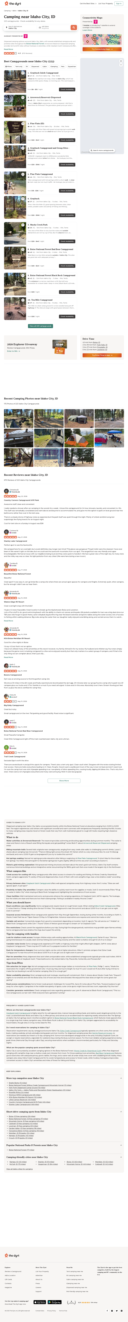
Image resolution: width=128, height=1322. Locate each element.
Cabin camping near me (75, 1279)
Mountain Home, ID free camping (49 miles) (26, 1121)
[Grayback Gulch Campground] (40, 81)
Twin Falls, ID (102, 345)
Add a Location (10, 1275)
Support (39, 1291)
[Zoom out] (121, 65)
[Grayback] (40, 207)
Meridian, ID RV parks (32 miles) (21, 1133)
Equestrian (72, 66)
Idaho (14, 11)
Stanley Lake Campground (15, 541)
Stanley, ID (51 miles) (46, 1162)
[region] (102, 106)
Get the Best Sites (87, 4)
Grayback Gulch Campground (38, 883)
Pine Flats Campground (87, 858)
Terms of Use (63, 1310)
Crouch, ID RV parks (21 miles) (21, 1138)
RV (27, 66)
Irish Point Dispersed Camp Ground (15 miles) (27, 1088)
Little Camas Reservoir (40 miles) (22, 1100)
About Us (39, 1279)
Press (38, 1283)
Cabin (44, 66)
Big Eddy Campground (14, 705)
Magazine (8, 1287)
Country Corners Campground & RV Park (21, 500)
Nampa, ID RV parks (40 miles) (21, 1136)
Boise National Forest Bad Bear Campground (23, 731)
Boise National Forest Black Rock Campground (73, 1018)
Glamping (54, 66)
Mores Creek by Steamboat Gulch (88, 1051)
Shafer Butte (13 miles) (18, 1083)
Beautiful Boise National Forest (17, 574)
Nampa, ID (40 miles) (18, 1162)
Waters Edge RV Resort (14, 602)
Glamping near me (73, 1283)
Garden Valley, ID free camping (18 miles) (25, 1128)
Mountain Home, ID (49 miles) (79, 1164)
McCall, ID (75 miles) (18, 1164)
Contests (8, 1283)
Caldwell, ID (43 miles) (104, 1164)
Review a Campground (13, 1271)
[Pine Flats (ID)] (40, 132)
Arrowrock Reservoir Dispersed (96, 843)
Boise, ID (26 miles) (74, 1162)
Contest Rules (40, 1310)
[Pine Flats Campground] (40, 183)
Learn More (87, 30)
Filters (9, 66)
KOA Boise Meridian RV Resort (17, 638)
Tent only (18, 66)
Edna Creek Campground (104, 906)
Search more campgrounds (103, 150)
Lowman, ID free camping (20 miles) (23, 1126)
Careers (38, 1287)
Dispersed (35, 66)
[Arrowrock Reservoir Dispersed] (40, 106)
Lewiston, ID (102, 350)
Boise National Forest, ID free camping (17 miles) (28, 1119)
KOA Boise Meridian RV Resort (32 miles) (25, 1097)
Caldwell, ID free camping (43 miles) (23, 1124)
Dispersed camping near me (76, 1287)
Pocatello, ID (102, 347)
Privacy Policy (51, 1310)
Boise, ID (96, 342)
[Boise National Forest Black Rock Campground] (40, 284)
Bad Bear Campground (105, 1053)
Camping (7, 11)
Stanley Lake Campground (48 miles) (24, 1104)
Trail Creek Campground (14, 757)
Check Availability (67, 89)
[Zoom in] (121, 61)
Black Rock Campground (86, 937)
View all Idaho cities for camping (19, 1169)
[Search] (74, 27)
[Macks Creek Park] (40, 233)
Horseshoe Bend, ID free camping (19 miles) (26, 1131)
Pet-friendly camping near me (77, 1291)
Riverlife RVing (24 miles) (19, 1092)
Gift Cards (8, 1279)
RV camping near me (74, 1275)
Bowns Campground (13, 675)
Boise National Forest (35, 44)
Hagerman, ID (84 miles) (48, 1164)
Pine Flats (93, 966)
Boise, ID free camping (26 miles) (22, 1116)
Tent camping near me (74, 1271)
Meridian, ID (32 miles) (104, 1162)
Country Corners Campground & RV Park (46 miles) (29, 1102)
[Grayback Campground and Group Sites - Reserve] (40, 156)
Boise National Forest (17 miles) (21, 1150)
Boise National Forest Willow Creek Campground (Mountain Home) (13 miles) (40, 1085)
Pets (62, 66)
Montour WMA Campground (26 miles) (24, 1095)
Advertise (39, 1275)
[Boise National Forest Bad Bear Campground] (40, 258)
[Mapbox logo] (85, 152)
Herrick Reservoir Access (102, 1033)
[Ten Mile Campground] (40, 308)
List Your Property (105, 4)
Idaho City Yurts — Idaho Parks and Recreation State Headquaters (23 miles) (40, 1090)
